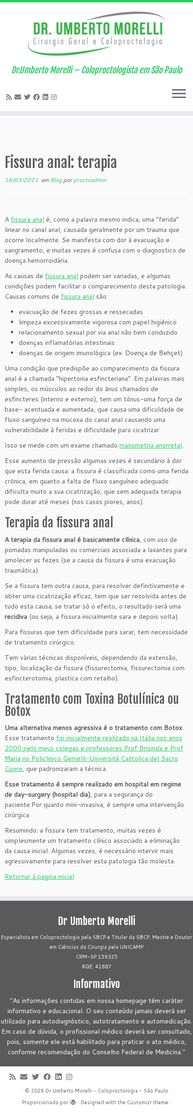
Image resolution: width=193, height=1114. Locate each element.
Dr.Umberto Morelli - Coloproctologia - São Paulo (106, 1090)
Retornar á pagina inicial (39, 876)
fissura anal (27, 219)
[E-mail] (19, 97)
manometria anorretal (150, 445)
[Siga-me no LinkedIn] (47, 97)
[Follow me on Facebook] (38, 97)
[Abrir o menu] (179, 94)
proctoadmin (90, 180)
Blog (56, 180)
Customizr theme (147, 1102)
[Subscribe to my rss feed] (10, 97)
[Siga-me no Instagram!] (55, 97)
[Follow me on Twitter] (28, 97)
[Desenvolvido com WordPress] (73, 1100)
